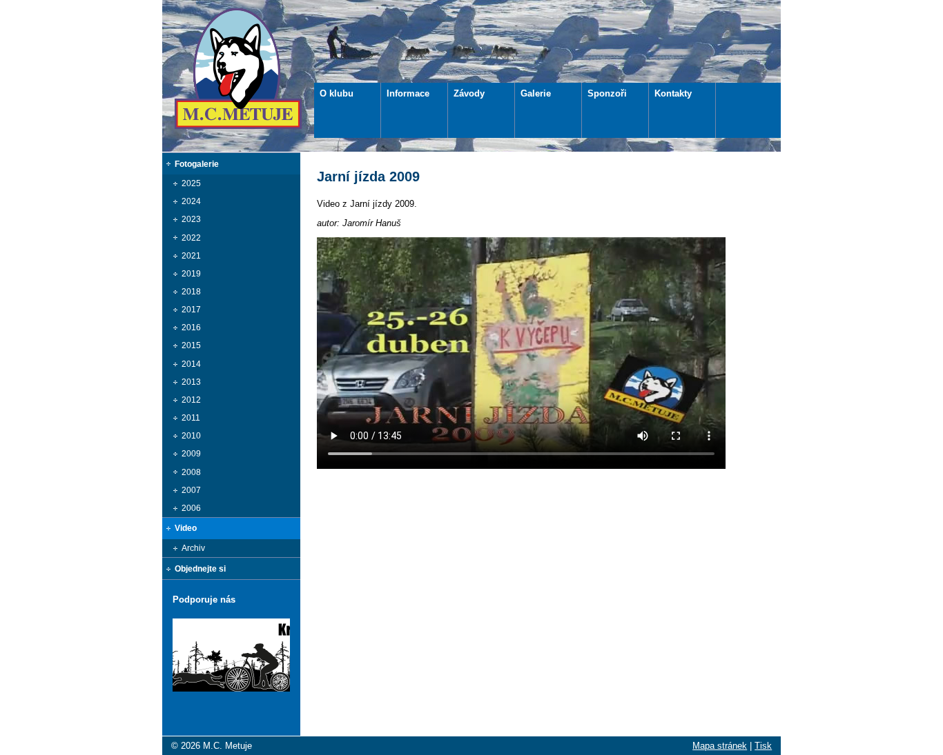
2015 (191, 345)
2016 (191, 327)
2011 (191, 418)
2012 (191, 400)
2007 (191, 490)
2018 (191, 291)
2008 (191, 472)
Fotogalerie (197, 164)
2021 (191, 256)
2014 (191, 364)
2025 (191, 183)
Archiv (193, 548)
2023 (191, 219)
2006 (191, 508)
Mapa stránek (719, 746)
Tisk (763, 746)
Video (186, 528)
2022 (191, 238)
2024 (191, 201)
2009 (191, 454)
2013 (191, 382)
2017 (191, 309)
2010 (191, 436)
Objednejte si (200, 569)
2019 (191, 274)
